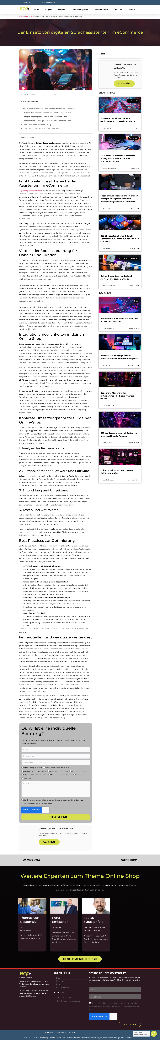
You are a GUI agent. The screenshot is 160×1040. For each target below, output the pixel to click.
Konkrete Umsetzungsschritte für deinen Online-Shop (47, 121)
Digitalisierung (58, 936)
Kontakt (131, 10)
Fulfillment (93, 939)
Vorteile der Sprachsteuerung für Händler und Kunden (47, 113)
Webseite (71, 939)
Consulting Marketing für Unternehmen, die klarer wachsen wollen (117, 396)
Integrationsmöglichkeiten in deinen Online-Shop (45, 117)
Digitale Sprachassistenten (30, 191)
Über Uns (118, 10)
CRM (35, 935)
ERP (40, 935)
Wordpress (56, 942)
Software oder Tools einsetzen (35, 775)
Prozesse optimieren (79, 771)
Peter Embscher (60, 920)
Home (36, 10)
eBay (99, 936)
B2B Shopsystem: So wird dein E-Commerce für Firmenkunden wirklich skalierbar (119, 239)
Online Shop (30, 16)
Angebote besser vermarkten (34, 771)
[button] (89, 102)
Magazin (49, 10)
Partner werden (101, 10)
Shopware (61, 939)
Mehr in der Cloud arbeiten (61, 775)
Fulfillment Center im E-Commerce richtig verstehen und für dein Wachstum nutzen (117, 159)
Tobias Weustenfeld (94, 920)
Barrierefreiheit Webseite (63, 933)
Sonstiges (27, 778)
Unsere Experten (80, 10)
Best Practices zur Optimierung (37, 125)
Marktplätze (25, 938)
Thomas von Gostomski (29, 920)
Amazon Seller (26, 935)
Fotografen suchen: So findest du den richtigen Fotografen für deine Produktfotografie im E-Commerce (119, 199)
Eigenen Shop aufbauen (32, 768)
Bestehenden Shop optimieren (57, 768)
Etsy (86, 939)
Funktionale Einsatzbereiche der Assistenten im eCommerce (50, 109)
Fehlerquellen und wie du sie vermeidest (41, 129)
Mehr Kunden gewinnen (58, 771)
